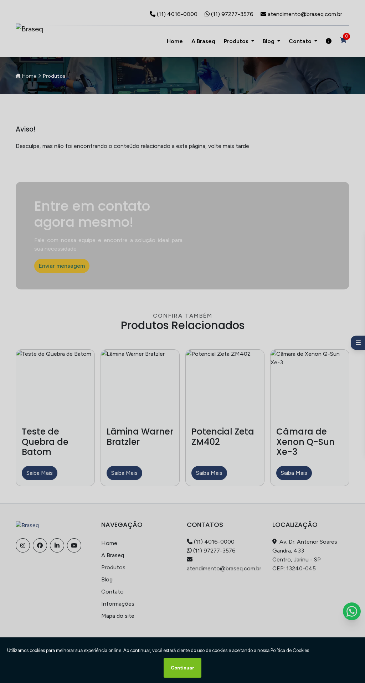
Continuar (182, 668)
